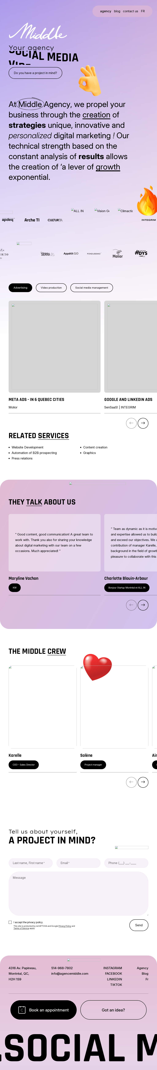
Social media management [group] (91, 287)
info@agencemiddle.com (69, 973)
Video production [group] (51, 287)
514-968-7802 (62, 968)
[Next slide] (143, 423)
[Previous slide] (131, 423)
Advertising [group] (20, 287)
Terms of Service (21, 928)
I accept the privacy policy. (28, 922)
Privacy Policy (65, 926)
